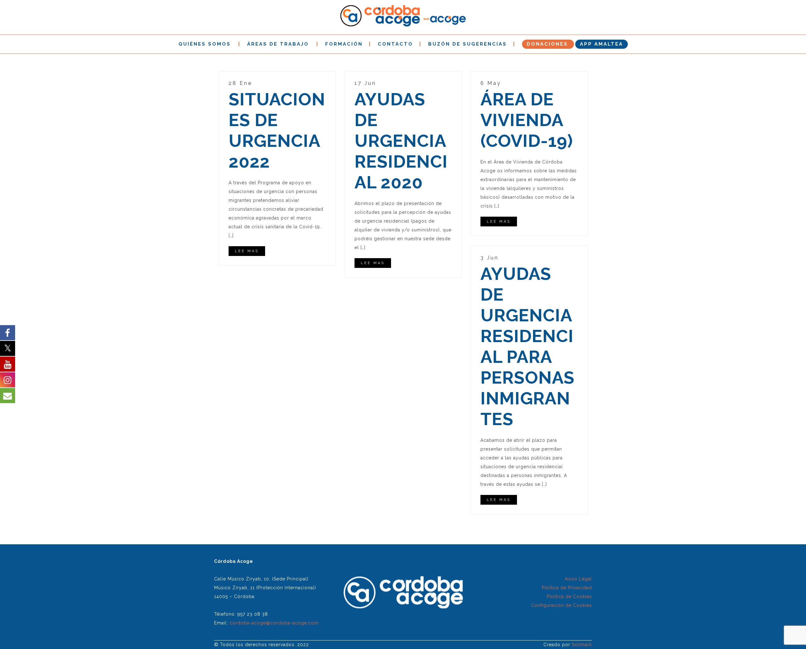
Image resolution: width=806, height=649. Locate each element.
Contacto (395, 44)
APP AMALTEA (601, 44)
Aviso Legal (578, 578)
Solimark (582, 644)
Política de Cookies (569, 596)
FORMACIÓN (344, 44)
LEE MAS (247, 251)
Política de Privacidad (567, 587)
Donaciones (547, 44)
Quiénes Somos (205, 44)
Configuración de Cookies (561, 605)
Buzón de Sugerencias (467, 44)
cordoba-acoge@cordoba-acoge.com (274, 622)
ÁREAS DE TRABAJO (278, 44)
